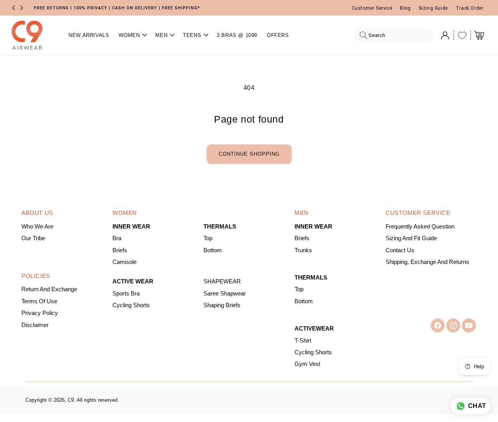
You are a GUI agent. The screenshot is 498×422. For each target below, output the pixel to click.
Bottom (212, 250)
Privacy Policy (39, 313)
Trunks (303, 250)
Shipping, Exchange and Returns (427, 262)
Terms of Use (39, 301)
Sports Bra (126, 293)
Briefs (119, 250)
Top (207, 238)
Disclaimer (35, 325)
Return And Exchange (49, 289)
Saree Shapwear (224, 293)
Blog (405, 8)
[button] (132, 35)
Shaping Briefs (221, 305)
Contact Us (400, 250)
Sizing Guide (433, 8)
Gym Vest (307, 364)
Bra (116, 238)
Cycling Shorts (131, 305)
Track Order (470, 8)
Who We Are (37, 226)
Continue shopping (249, 154)
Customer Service (372, 8)
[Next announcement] (21, 7)
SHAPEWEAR (222, 281)
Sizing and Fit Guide (411, 238)
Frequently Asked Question (420, 226)
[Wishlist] (462, 35)
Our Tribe (33, 238)
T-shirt (303, 341)
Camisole (124, 262)
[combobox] (394, 35)
